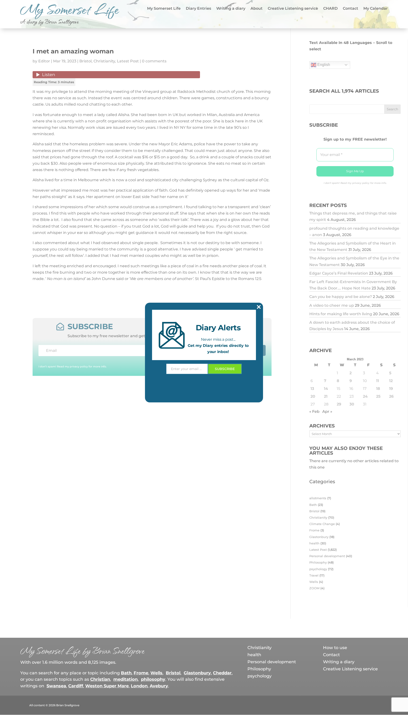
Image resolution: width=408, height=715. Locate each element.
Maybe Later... (204, 410)
